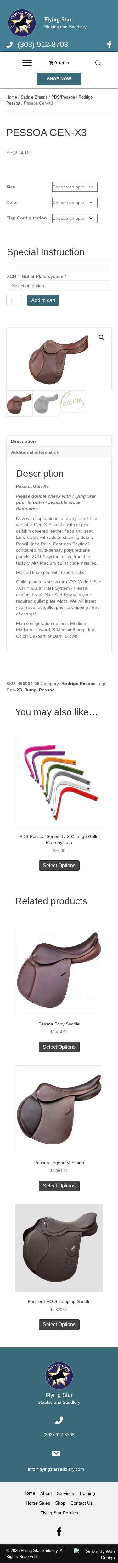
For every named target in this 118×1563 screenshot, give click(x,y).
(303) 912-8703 (42, 44)
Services (65, 1493)
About (46, 1493)
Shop (60, 1503)
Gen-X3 (14, 689)
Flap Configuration (26, 217)
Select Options (59, 865)
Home (11, 97)
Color (12, 202)
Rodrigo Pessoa (78, 683)
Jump (31, 689)
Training (87, 1493)
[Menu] (27, 62)
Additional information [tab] (35, 452)
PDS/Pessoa (63, 97)
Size (10, 186)
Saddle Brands (34, 97)
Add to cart (43, 300)
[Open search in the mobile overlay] (98, 63)
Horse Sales (38, 1503)
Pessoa (47, 689)
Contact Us (81, 1503)
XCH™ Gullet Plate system (36, 276)
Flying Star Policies (59, 1513)
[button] (59, 79)
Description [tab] (23, 441)
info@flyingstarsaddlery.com (56, 1469)
